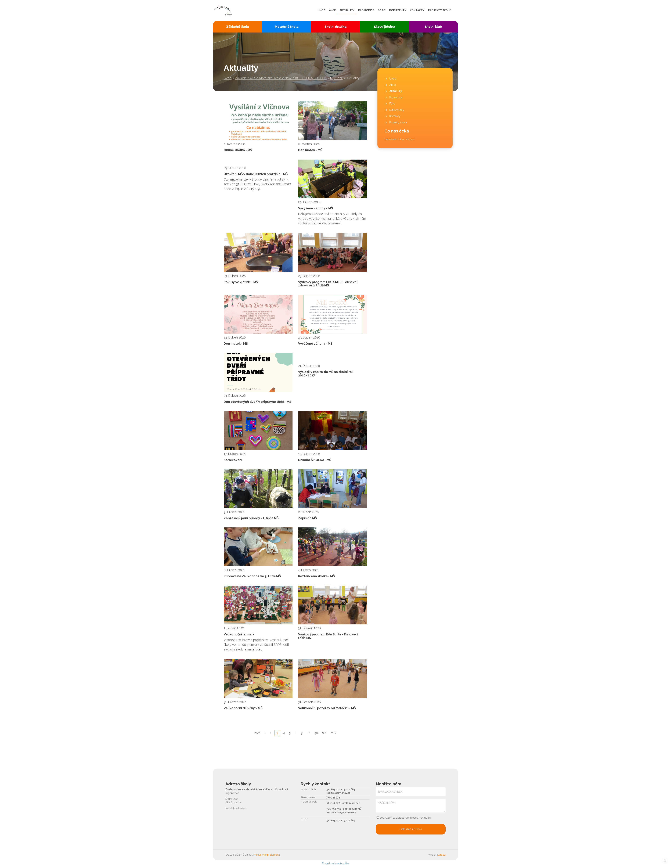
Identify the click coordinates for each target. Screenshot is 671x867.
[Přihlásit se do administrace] (665, 861)
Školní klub (433, 26)
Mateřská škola (286, 26)
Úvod (228, 78)
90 (316, 733)
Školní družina (336, 26)
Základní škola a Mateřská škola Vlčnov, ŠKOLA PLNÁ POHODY (281, 78)
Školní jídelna (384, 26)
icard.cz (441, 854)
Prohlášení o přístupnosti (266, 854)
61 (309, 733)
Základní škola (237, 26)
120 (324, 733)
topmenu (336, 78)
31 (302, 733)
